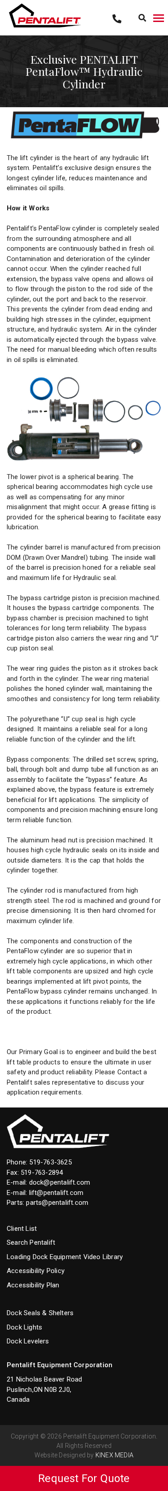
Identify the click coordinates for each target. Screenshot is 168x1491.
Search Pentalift (31, 1242)
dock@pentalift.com (59, 1182)
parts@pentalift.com (57, 1203)
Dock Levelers (28, 1341)
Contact (129, 1072)
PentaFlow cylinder (67, 228)
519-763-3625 (50, 1162)
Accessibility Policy (36, 1271)
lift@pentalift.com (56, 1193)
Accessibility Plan (33, 1285)
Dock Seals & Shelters (40, 1313)
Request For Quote (83, 1478)
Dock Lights (24, 1327)
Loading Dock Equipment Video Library (65, 1257)
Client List (22, 1229)
